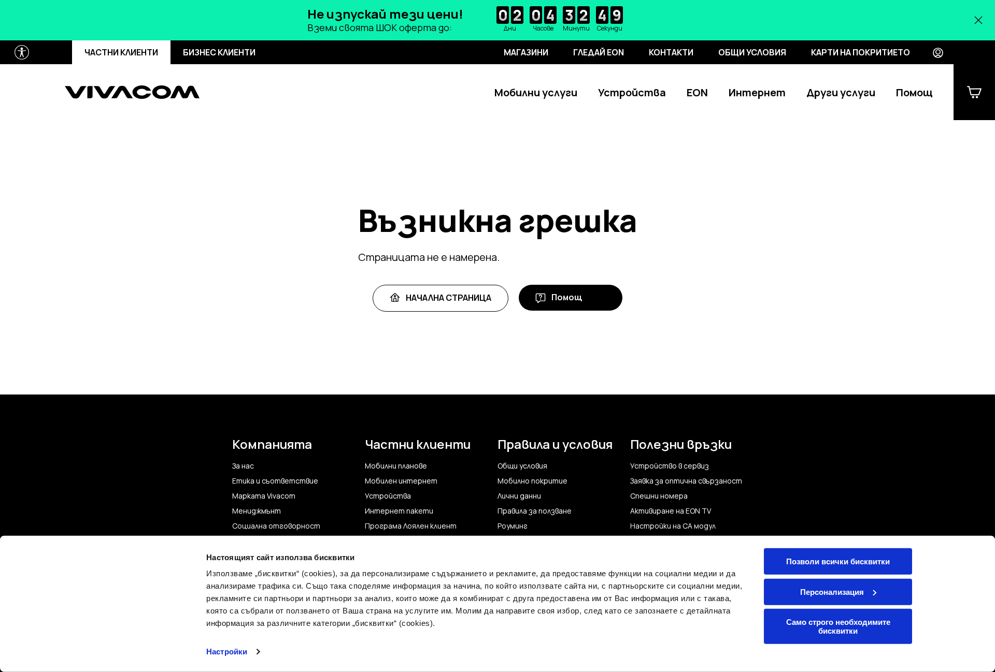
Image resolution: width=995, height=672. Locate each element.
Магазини (526, 52)
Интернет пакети (399, 511)
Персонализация (832, 591)
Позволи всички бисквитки (838, 561)
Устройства (632, 92)
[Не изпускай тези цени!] (497, 20)
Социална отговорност (276, 526)
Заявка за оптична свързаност (686, 481)
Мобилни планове (396, 466)
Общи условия (752, 52)
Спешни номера (659, 496)
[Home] (132, 92)
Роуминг (512, 526)
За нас (243, 466)
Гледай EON (598, 52)
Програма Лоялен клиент (411, 526)
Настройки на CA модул (673, 526)
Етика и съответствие (275, 481)
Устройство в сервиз (669, 466)
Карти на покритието (860, 52)
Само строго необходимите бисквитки (838, 626)
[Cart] (974, 92)
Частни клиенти (121, 52)
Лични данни (519, 496)
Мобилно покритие (532, 481)
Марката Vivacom (263, 496)
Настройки (226, 651)
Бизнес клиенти (219, 52)
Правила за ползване (534, 511)
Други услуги (840, 92)
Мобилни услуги (535, 92)
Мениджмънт (256, 511)
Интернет (757, 92)
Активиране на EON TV (670, 511)
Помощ (914, 92)
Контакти (671, 52)
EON (697, 92)
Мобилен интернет (401, 481)
